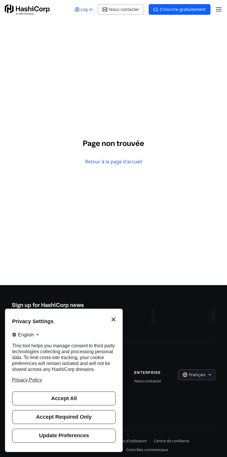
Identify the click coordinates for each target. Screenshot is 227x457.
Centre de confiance (171, 440)
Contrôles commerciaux (147, 449)
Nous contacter (147, 381)
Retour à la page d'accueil (113, 161)
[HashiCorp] (27, 9)
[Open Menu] (218, 9)
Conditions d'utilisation (126, 440)
